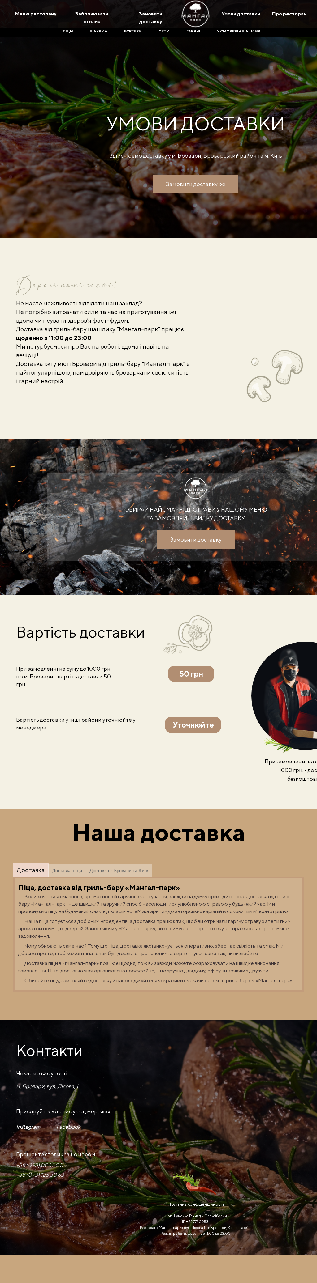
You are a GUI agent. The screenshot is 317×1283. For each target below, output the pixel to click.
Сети (164, 31)
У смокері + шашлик (238, 31)
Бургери (133, 31)
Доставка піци (67, 870)
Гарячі (193, 31)
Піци (68, 31)
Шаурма (98, 31)
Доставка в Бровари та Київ (118, 870)
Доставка (31, 869)
